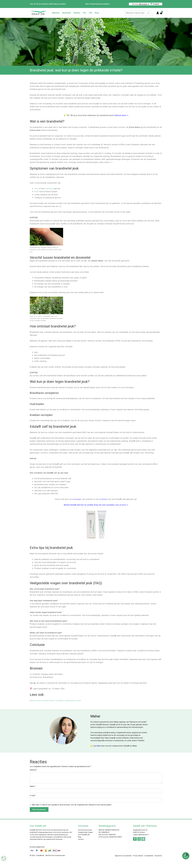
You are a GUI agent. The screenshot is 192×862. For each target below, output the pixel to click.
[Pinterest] (143, 839)
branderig (49, 189)
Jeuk (36, 189)
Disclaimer (158, 856)
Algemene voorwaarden (123, 856)
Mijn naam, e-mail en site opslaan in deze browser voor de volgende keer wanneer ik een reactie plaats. (72, 805)
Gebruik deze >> (121, 115)
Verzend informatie (85, 830)
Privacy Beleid (138, 856)
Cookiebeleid (148, 856)
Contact (81, 839)
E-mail (33, 795)
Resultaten (66, 13)
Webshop (55, 13)
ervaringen (77, 499)
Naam (32, 786)
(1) (111, 162)
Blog (97, 13)
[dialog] (3, 858)
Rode (36, 191)
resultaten (103, 499)
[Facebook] (135, 839)
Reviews (77, 13)
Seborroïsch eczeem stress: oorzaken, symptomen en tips (55, 700)
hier (98, 746)
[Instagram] (139, 839)
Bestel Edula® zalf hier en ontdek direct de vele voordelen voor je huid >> (96, 505)
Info (84, 13)
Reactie (33, 770)
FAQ (90, 13)
